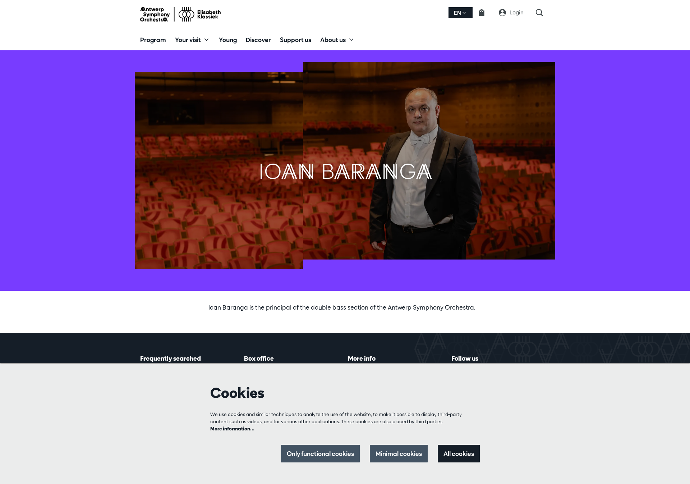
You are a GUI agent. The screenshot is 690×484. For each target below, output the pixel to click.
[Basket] (486, 12)
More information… (232, 429)
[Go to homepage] (180, 14)
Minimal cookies (399, 453)
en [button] (458, 13)
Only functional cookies (320, 453)
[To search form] (543, 12)
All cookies (458, 453)
